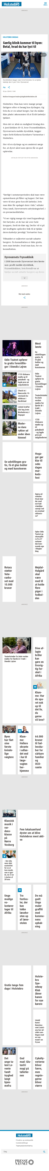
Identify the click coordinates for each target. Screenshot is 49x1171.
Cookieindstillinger (22, 1143)
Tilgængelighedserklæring (24, 1146)
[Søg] (44, 1151)
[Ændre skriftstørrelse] (4, 87)
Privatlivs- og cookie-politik (24, 1140)
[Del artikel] (9, 87)
